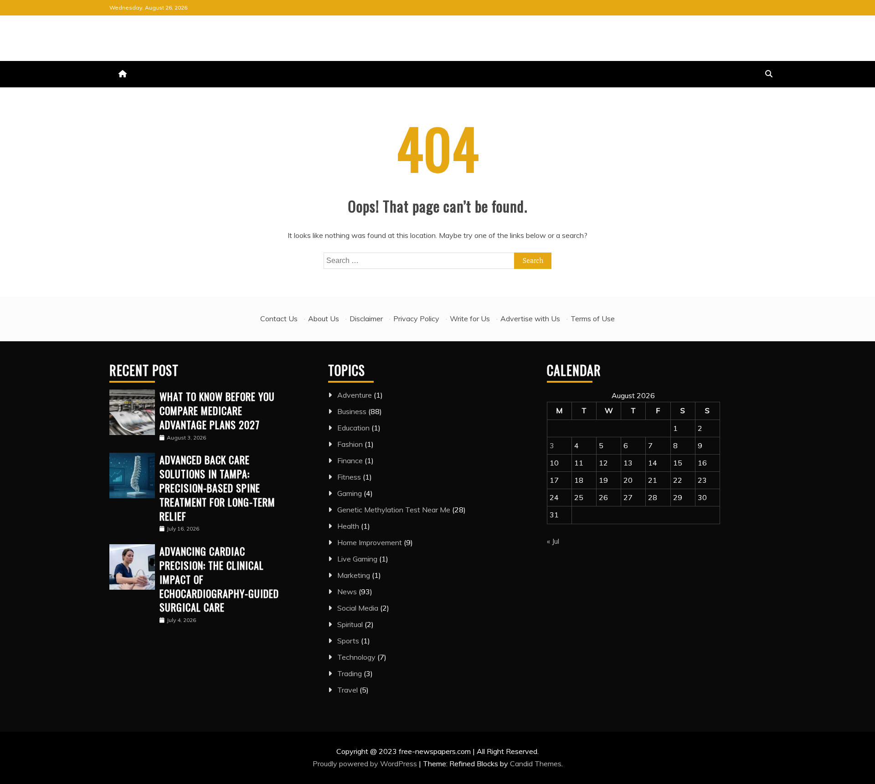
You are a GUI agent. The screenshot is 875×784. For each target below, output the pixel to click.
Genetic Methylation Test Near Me (393, 509)
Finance (350, 460)
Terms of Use (593, 318)
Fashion (350, 444)
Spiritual (350, 624)
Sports (348, 640)
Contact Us (279, 318)
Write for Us (470, 318)
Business (351, 411)
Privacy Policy (416, 318)
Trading (349, 673)
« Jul (553, 541)
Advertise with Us (530, 318)
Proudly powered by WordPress (366, 763)
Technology (356, 657)
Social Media (357, 607)
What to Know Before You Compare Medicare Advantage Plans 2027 (217, 410)
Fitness (349, 476)
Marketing (353, 575)
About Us (323, 318)
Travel (347, 689)
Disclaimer (366, 318)
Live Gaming (357, 558)
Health (348, 526)
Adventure (354, 395)
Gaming (349, 493)
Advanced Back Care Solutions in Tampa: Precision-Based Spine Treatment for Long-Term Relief (217, 487)
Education (353, 427)
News (347, 591)
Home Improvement (369, 542)
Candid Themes (535, 763)
